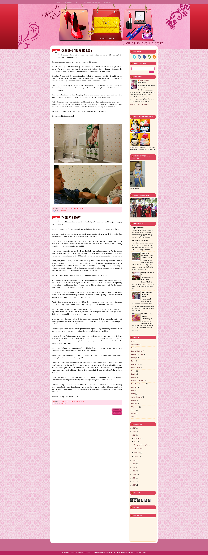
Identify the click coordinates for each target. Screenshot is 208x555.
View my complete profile (139, 104)
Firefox (136, 552)
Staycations (135, 407)
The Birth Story (70, 217)
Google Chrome (127, 552)
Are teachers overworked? (140, 240)
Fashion (133, 377)
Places (133, 400)
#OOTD (133, 341)
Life (64, 211)
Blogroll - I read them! (92, 2)
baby (61, 211)
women (133, 413)
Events (133, 371)
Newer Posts (117, 410)
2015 (134, 435)
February (137, 452)
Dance (133, 361)
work (132, 416)
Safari (144, 552)
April (135, 442)
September (137, 438)
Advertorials (135, 344)
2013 (134, 464)
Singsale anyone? (138, 228)
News (133, 394)
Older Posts (117, 413)
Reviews (134, 403)
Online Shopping (136, 397)
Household (134, 387)
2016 (134, 431)
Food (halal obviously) (138, 384)
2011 (134, 471)
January (137, 456)
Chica (103, 552)
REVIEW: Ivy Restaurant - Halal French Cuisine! (147, 255)
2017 (134, 428)
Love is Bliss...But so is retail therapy (74, 552)
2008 (134, 481)
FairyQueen (65, 208)
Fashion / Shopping (137, 380)
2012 (134, 467)
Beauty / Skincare (137, 354)
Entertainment (135, 367)
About (78, 2)
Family (133, 374)
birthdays (134, 358)
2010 (134, 474)
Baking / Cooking (136, 351)
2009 (134, 478)
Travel (133, 410)
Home (58, 2)
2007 (134, 485)
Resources (107, 2)
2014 (134, 460)
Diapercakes (67, 2)
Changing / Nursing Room (76, 50)
